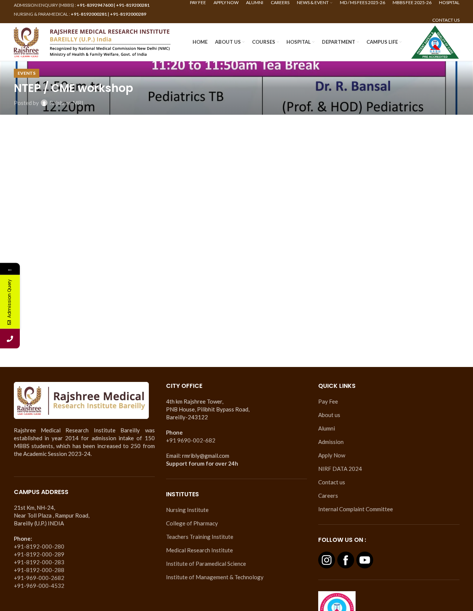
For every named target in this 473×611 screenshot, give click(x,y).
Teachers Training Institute (199, 536)
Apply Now (331, 455)
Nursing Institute (187, 509)
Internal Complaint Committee (355, 509)
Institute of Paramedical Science (206, 563)
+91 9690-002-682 (190, 440)
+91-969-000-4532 (39, 585)
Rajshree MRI (66, 102)
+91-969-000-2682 (39, 577)
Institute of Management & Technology (215, 577)
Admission (331, 441)
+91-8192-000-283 (39, 562)
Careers (328, 495)
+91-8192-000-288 (39, 570)
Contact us (331, 482)
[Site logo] (92, 41)
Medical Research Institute (199, 550)
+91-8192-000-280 (39, 546)
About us (329, 414)
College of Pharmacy (192, 523)
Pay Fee (328, 401)
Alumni (326, 428)
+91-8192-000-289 (39, 554)
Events (27, 73)
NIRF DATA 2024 (340, 468)
